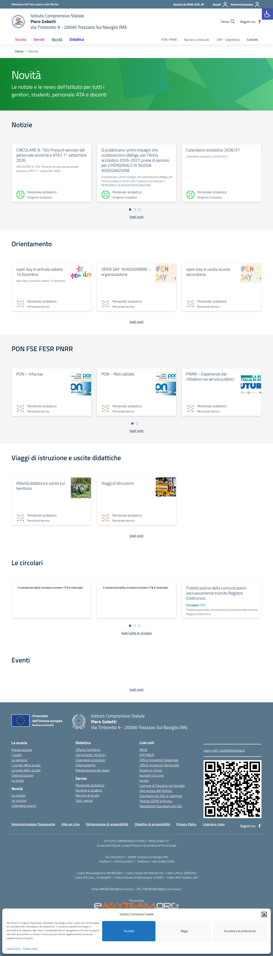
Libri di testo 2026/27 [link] (91, 754)
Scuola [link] (20, 39)
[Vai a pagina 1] (130, 209)
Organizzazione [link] (22, 775)
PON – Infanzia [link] (29, 374)
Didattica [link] (77, 39)
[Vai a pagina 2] (135, 209)
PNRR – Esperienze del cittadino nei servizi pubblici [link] (210, 376)
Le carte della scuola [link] (26, 770)
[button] (264, 914)
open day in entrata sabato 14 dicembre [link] (39, 272)
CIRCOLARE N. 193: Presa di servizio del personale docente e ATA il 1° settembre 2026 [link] (51, 155)
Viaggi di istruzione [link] (117, 483)
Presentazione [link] (22, 749)
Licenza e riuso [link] (214, 824)
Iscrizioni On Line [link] (151, 775)
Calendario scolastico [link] (90, 759)
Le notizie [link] (18, 795)
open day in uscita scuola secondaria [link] (208, 272)
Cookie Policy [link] (14, 948)
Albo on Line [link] (70, 824)
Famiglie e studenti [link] (89, 790)
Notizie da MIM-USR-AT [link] (188, 4)
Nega (184, 930)
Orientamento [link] (86, 765)
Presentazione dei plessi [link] (92, 770)
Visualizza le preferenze (240, 930)
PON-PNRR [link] (169, 39)
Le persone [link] (19, 759)
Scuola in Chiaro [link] (150, 770)
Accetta (129, 930)
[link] (267, 14)
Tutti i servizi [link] (84, 800)
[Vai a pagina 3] (139, 209)
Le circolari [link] (19, 800)
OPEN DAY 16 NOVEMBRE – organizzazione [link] (126, 272)
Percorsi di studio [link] (87, 795)
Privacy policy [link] (30, 948)
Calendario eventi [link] (24, 805)
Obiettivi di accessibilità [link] (152, 824)
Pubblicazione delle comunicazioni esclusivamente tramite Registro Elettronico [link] (216, 593)
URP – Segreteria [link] (228, 39)
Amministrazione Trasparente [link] (33, 824)
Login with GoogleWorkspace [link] (224, 750)
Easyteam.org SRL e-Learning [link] (160, 795)
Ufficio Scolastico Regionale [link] (158, 759)
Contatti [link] (252, 39)
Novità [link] (57, 39)
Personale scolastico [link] (90, 785)
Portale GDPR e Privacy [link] (156, 800)
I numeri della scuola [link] (26, 765)
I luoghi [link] (17, 754)
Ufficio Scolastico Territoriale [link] (159, 765)
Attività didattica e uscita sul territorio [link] (40, 486)
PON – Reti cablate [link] (117, 374)
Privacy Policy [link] (186, 824)
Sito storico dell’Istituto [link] (155, 790)
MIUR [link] (143, 749)
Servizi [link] (38, 39)
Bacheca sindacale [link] (196, 39)
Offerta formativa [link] (88, 749)
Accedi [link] (217, 4)
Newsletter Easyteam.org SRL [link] (160, 806)
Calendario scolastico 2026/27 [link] (213, 150)
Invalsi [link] (144, 780)
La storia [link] (18, 780)
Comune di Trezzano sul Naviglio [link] (162, 785)
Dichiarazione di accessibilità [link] (107, 824)
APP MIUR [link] (146, 754)
